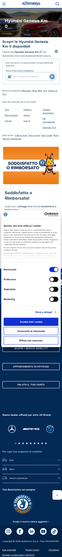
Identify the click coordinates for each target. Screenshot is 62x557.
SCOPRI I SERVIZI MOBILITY (31, 348)
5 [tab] (30, 443)
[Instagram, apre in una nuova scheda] (8, 531)
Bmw (34, 91)
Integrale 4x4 (49, 128)
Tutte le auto (21, 135)
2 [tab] (19, 443)
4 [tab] (27, 443)
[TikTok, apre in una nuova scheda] (54, 531)
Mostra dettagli (43, 312)
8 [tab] (42, 443)
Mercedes (26, 91)
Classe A (52, 91)
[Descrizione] (56, 52)
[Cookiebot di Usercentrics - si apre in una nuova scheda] (44, 214)
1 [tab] (15, 443)
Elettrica (27, 110)
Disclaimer (54, 550)
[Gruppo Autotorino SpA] (31, 4)
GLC (4, 94)
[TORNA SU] (57, 495)
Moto (56, 135)
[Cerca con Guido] (52, 76)
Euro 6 (27, 121)
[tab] (57, 4)
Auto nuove (34, 135)
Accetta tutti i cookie (31, 321)
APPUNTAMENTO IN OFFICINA (31, 366)
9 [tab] (46, 443)
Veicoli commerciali (11, 139)
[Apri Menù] (4, 4)
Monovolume (11, 115)
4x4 (45, 91)
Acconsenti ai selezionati (31, 331)
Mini (40, 91)
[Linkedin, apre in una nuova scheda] (31, 531)
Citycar (8, 121)
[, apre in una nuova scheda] (11, 429)
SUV (7, 110)
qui (29, 247)
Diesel (27, 115)
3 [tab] (23, 443)
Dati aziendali (9, 550)
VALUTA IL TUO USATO (31, 384)
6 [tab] (34, 443)
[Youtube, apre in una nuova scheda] (43, 531)
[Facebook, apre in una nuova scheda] (20, 531)
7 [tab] (38, 443)
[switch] (53, 279)
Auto (11, 460)
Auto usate (46, 135)
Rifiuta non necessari (31, 340)
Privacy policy (32, 550)
